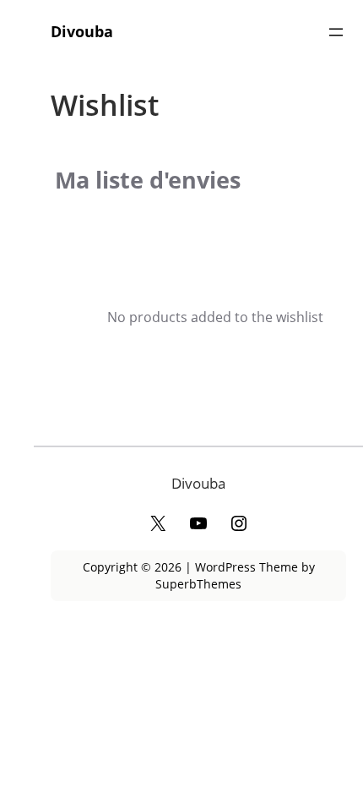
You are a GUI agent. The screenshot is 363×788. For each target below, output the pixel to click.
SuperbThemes (198, 584)
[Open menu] (336, 32)
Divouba (82, 31)
